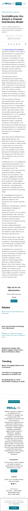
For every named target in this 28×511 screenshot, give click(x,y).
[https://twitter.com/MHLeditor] (16, 484)
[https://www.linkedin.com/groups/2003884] (13, 484)
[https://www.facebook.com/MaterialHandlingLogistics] (11, 484)
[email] (19, 44)
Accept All (14, 507)
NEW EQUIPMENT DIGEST (14, 492)
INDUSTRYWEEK (18, 490)
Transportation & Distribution (10, 12)
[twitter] (14, 44)
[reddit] (16, 44)
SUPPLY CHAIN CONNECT (14, 494)
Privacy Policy (16, 503)
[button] (3, 4)
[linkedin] (11, 44)
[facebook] (8, 44)
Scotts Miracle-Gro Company (14, 49)
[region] (14, 504)
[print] (25, 44)
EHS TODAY (9, 490)
